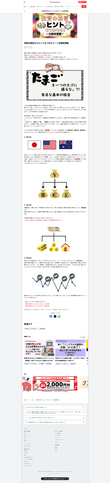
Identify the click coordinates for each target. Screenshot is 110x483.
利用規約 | (64, 471)
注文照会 (57, 445)
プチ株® (25, 453)
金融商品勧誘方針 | (41, 471)
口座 (25, 435)
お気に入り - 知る (27, 446)
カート (56, 442)
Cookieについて (69, 471)
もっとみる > (83, 337)
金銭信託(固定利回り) (28, 457)
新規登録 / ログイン (82, 2)
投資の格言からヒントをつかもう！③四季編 (37, 306)
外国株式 (26, 461)
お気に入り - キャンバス (59, 439)
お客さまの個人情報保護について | (49, 471)
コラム (32, 400)
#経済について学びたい (31, 364)
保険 (25, 455)
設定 (56, 447)
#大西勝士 (41, 364)
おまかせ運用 (26, 463)
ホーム (27, 400)
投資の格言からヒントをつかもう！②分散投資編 (47, 400)
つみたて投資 (57, 435)
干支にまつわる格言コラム (35, 55)
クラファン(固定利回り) (28, 459)
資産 (25, 433)
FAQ (56, 450)
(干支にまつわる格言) (54, 132)
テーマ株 (56, 437)
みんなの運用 (57, 433)
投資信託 (26, 451)
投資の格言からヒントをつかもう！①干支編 (37, 304)
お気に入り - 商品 (27, 465)
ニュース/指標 (27, 444)
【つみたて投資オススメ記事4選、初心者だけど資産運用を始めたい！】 (43, 220)
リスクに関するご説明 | (59, 471)
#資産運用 (48, 364)
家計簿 (25, 437)
